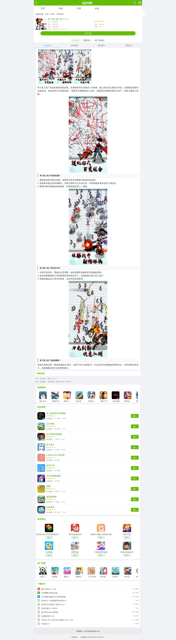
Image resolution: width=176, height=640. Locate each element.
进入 (135, 416)
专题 (97, 8)
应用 (79, 8)
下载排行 (128, 45)
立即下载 (88, 33)
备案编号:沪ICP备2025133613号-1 (93, 637)
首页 (43, 8)
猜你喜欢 (101, 45)
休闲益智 (55, 26)
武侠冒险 (75, 40)
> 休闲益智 (59, 14)
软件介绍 (47, 45)
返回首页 (74, 637)
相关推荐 (74, 45)
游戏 (61, 8)
